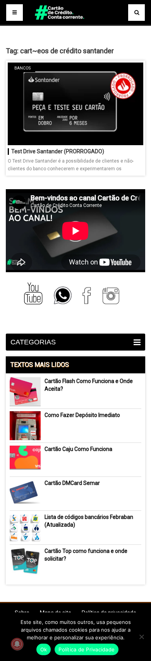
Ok (43, 649)
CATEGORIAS (33, 342)
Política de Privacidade (86, 649)
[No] (141, 637)
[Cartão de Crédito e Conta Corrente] (75, 23)
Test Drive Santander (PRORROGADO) (57, 151)
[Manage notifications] (17, 644)
